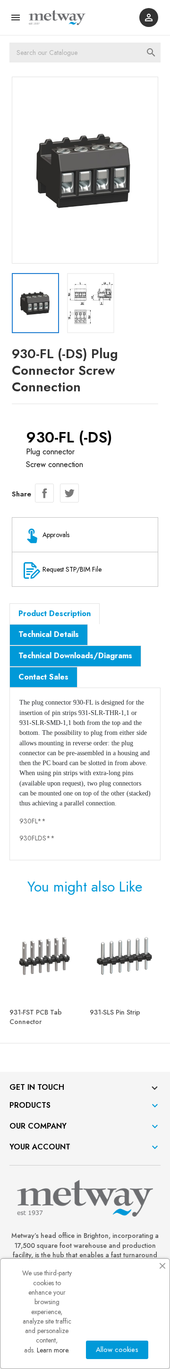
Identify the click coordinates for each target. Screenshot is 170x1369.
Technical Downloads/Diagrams (75, 655)
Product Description (54, 613)
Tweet (69, 493)
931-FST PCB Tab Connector (35, 1016)
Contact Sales (43, 676)
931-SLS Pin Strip (115, 1012)
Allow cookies (117, 1349)
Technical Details (48, 634)
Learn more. (53, 1350)
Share (44, 493)
